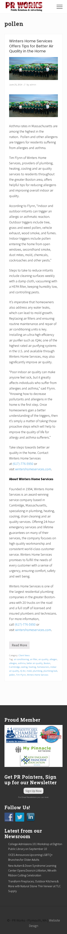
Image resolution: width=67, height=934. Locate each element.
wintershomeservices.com (33, 469)
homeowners (43, 666)
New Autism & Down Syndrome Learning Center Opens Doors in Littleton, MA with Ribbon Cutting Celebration (32, 870)
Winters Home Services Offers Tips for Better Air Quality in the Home (31, 46)
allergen (53, 659)
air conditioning (21, 659)
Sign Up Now (33, 791)
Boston (47, 663)
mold (29, 670)
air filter (33, 659)
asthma (21, 663)
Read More (21, 646)
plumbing (37, 670)
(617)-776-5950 (23, 463)
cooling (24, 666)
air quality (43, 659)
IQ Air (22, 670)
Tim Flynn (21, 674)
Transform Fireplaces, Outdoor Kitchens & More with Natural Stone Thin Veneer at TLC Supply (34, 886)
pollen (12, 674)
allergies (13, 663)
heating (32, 666)
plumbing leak (50, 670)
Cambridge (14, 666)
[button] (60, 6)
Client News (24, 655)
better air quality (35, 663)
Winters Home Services (37, 674)
